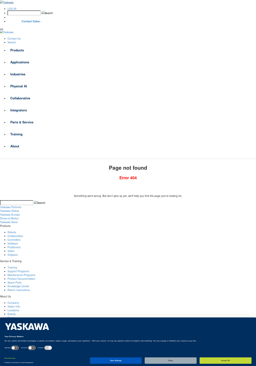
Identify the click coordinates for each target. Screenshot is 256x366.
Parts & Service (21, 122)
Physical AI (18, 86)
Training (16, 134)
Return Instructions (18, 290)
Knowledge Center (18, 286)
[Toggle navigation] (1, 29)
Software (12, 243)
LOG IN (11, 8)
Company (13, 302)
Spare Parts (14, 282)
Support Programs (18, 271)
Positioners (14, 247)
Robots (11, 232)
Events (11, 314)
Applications (19, 62)
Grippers (12, 254)
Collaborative (20, 98)
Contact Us (14, 38)
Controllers (13, 240)
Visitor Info (13, 306)
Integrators (18, 110)
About (14, 146)
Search (11, 42)
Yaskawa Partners (10, 207)
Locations (13, 310)
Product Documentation (21, 278)
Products (17, 50)
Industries (17, 74)
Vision (11, 251)
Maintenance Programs (21, 275)
